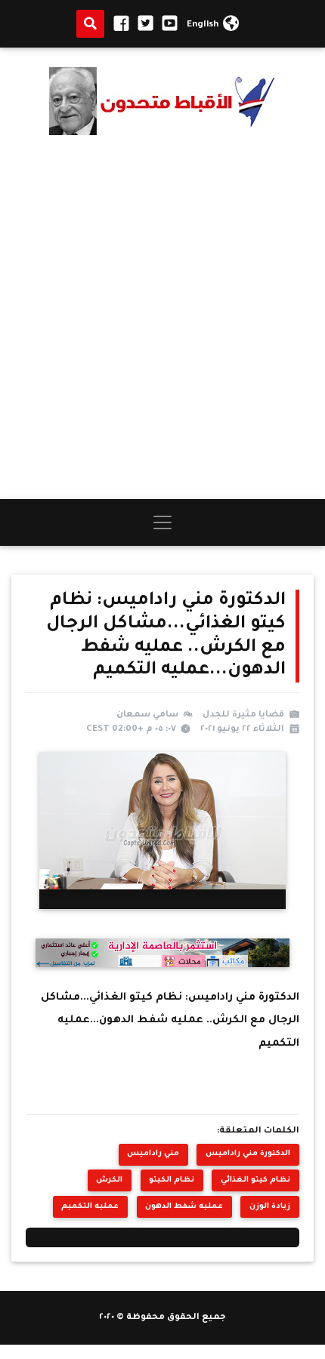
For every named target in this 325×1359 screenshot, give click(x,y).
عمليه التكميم (90, 1207)
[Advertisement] (162, 317)
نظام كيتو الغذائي (255, 1180)
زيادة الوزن (269, 1207)
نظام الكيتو (171, 1180)
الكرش (109, 1180)
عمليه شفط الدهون (184, 1207)
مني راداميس (153, 1154)
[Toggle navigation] (162, 522)
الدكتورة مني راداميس (248, 1154)
